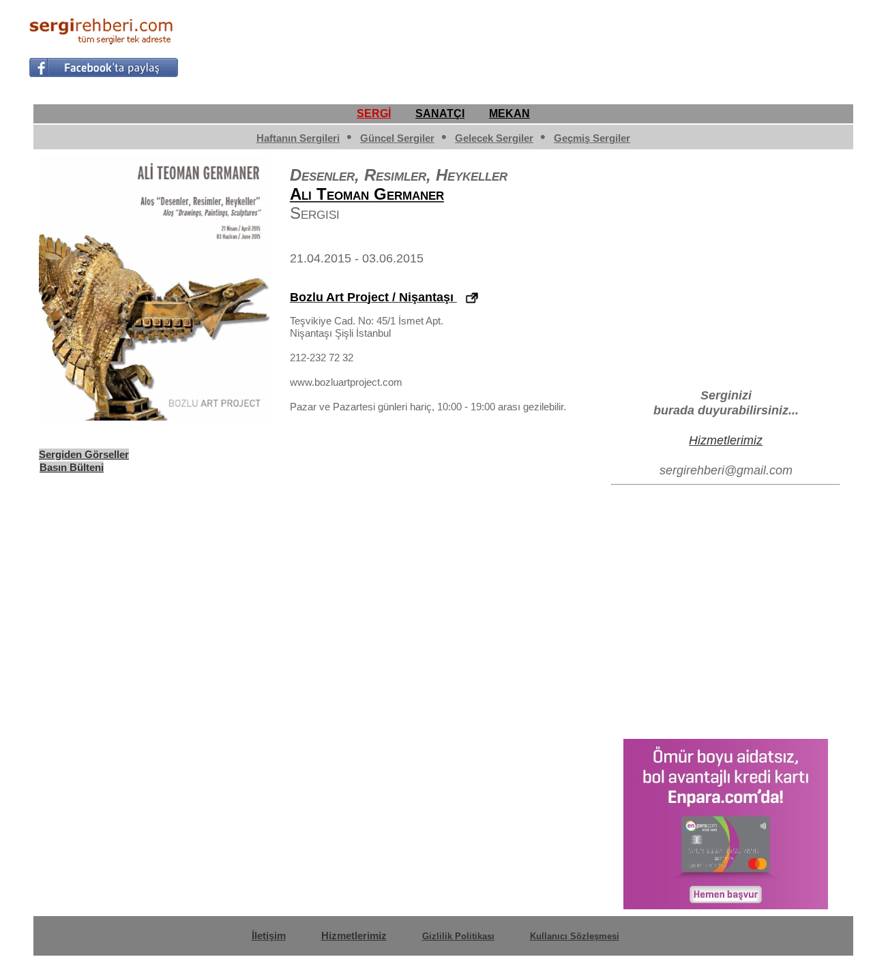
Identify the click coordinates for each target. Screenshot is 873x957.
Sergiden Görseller (84, 454)
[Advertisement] (596, 45)
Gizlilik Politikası (458, 936)
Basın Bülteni (72, 467)
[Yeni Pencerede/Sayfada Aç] (472, 298)
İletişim (269, 935)
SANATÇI (439, 113)
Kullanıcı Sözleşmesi (574, 936)
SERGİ (374, 113)
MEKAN (509, 113)
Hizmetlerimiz (726, 440)
